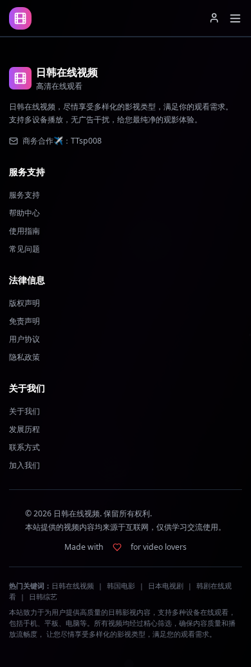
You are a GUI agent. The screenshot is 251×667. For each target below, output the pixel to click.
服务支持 (24, 194)
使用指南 (24, 230)
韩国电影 (121, 585)
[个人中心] (214, 18)
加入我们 (24, 465)
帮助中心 (24, 212)
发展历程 (24, 429)
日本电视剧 (165, 585)
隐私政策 (24, 357)
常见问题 (24, 248)
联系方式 (24, 447)
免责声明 (24, 320)
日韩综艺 (43, 596)
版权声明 (24, 302)
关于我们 (24, 411)
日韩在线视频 (72, 585)
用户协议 (24, 339)
